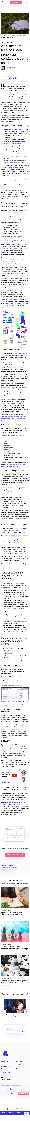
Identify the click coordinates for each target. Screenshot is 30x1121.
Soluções (18, 1064)
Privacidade (18, 1112)
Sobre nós (3, 1064)
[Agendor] (2, 2)
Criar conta (22, 1093)
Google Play (20, 1108)
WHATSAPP (5, 78)
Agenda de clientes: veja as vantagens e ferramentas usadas (13, 914)
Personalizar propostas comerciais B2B (15, 129)
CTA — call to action (21, 528)
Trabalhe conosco (5, 1066)
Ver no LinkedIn (10, 68)
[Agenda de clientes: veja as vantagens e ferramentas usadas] (15, 898)
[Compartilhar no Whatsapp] (3, 1114)
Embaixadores (5, 1069)
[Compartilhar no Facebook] (13, 78)
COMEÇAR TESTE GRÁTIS (14, 854)
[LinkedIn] (11, 1089)
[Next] (26, 1012)
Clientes (18, 1066)
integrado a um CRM (16, 146)
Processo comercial (6, 42)
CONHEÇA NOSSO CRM (16, 2)
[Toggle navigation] (27, 2)
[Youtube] (27, 1089)
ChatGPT (21, 144)
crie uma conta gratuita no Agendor (14, 162)
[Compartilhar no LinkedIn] (16, 78)
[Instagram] (19, 1089)
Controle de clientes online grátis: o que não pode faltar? (14, 982)
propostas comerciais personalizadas (15, 244)
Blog (2, 1077)
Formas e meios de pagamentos (16, 392)
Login (12, 1093)
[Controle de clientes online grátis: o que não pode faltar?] (15, 966)
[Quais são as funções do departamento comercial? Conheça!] (15, 932)
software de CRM (12, 167)
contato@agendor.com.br (14, 1103)
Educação (3, 1074)
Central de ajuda (5, 1079)
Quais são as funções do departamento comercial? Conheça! (14, 948)
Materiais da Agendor (14, 1032)
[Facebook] (3, 1089)
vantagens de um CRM (18, 154)
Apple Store (11, 1108)
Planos (18, 1069)
